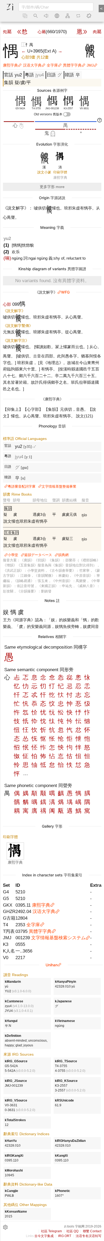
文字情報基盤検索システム (58, 937)
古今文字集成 (44, 1236)
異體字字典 (72, 65)
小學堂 (13, 555)
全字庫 (52, 65)
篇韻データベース (38, 555)
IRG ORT (64, 1236)
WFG (65, 292)
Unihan (52, 965)
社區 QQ (72, 1231)
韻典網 (63, 555)
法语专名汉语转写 (88, 1236)
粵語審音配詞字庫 (21, 486)
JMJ (90, 65)
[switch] (67, 114)
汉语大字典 (32, 65)
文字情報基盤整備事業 (59, 486)
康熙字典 (10, 65)
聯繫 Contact (92, 1231)
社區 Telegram (51, 1231)
